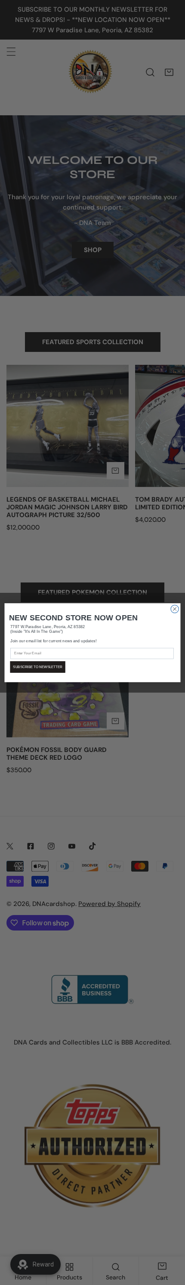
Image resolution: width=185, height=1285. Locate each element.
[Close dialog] (175, 609)
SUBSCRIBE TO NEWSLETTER (37, 667)
